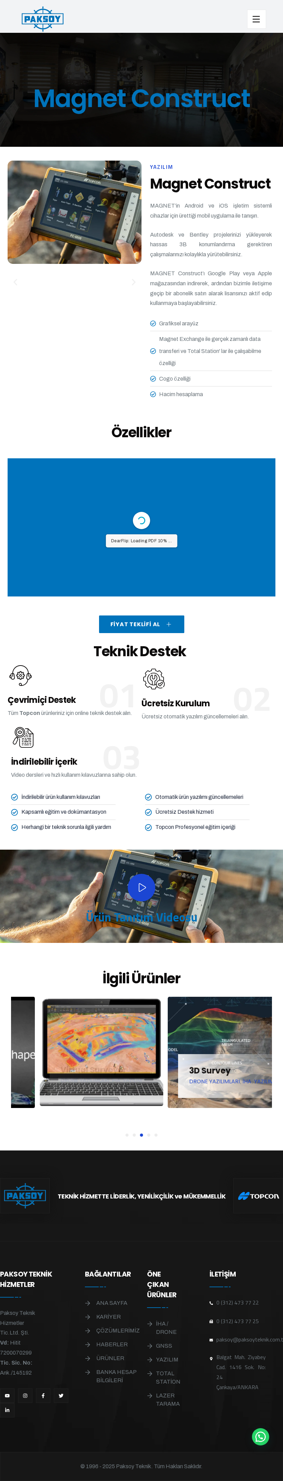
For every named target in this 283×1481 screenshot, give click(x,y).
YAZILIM (42, 1079)
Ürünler (110, 1358)
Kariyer (108, 1317)
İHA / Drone (166, 1328)
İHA (26, 1079)
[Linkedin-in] (7, 1410)
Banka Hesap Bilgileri (116, 1376)
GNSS (164, 1346)
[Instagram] (25, 1395)
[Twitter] (61, 1395)
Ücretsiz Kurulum (176, 703)
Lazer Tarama (166, 1400)
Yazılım (166, 1360)
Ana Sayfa (111, 1303)
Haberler (112, 1344)
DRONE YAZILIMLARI (125, 1082)
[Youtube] (7, 1395)
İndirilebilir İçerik (44, 761)
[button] (15, 282)
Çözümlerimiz (118, 1331)
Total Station (166, 1377)
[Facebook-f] (43, 1395)
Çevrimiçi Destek (42, 700)
